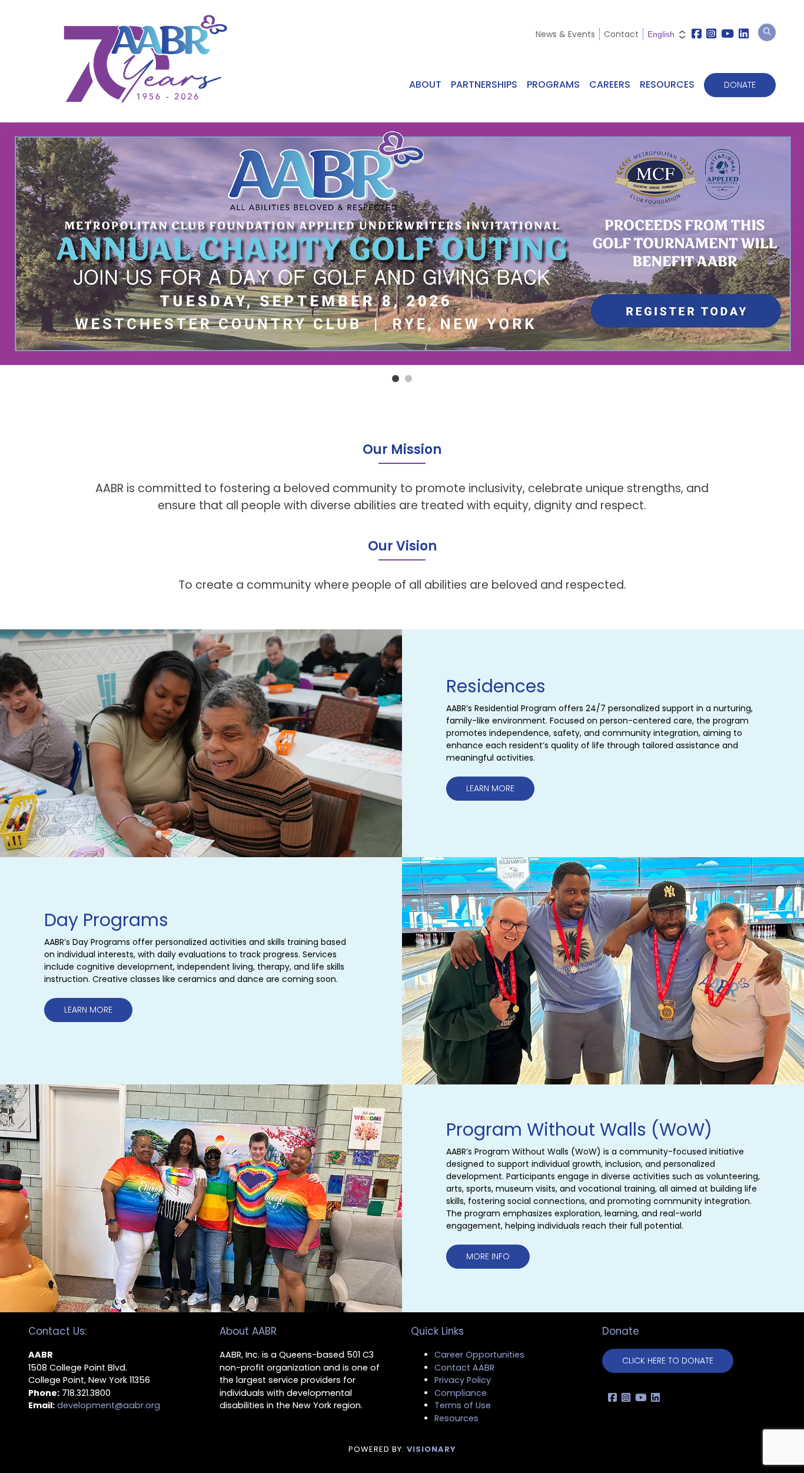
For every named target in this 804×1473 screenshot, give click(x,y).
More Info (488, 1256)
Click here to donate (667, 1360)
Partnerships (484, 84)
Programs (553, 84)
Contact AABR (464, 1368)
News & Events (565, 34)
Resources (667, 84)
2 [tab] (408, 379)
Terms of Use (462, 1405)
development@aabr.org (108, 1405)
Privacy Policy (462, 1380)
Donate (740, 85)
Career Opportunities (479, 1355)
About (425, 84)
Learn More (490, 788)
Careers (609, 84)
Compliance (460, 1393)
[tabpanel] (402, 243)
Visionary (431, 1449)
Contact (621, 34)
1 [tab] (395, 379)
